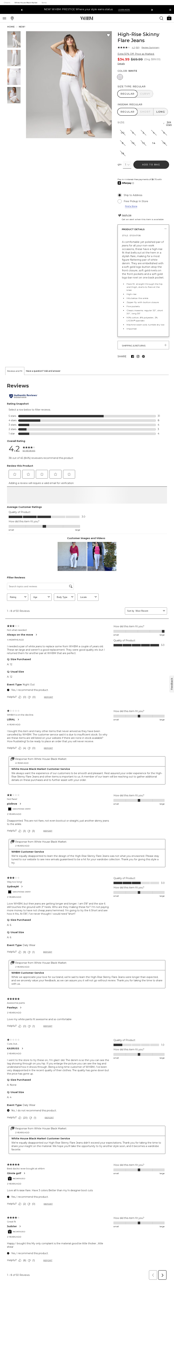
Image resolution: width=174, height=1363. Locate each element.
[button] (169, 18)
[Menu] (4, 18)
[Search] (161, 18)
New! (22, 26)
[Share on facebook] (132, 356)
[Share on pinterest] (143, 356)
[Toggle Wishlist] (108, 35)
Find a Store (131, 206)
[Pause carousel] (170, 10)
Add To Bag (151, 164)
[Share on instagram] (138, 356)
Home (11, 26)
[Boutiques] (12, 18)
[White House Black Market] (86, 18)
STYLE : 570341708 (131, 235)
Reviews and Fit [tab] (14, 371)
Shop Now (114, 9)
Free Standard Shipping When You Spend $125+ (74, 9)
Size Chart (169, 123)
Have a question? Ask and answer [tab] (43, 371)
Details (121, 63)
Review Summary (150, 47)
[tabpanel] (87, 831)
